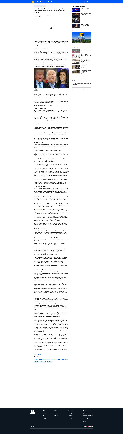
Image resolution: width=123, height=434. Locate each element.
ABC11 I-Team (70, 415)
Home (44, 412)
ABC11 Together (86, 416)
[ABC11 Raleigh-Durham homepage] (33, 2)
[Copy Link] (68, 15)
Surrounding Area (56, 1)
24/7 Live (37, 1)
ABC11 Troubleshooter (71, 416)
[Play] (81, 37)
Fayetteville (50, 1)
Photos (44, 418)
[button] (31, 2)
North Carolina (70, 413)
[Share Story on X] (59, 15)
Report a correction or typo (38, 354)
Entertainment (70, 418)
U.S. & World (70, 412)
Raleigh (41, 1)
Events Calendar (86, 418)
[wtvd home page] (32, 412)
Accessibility (85, 421)
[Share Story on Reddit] (61, 15)
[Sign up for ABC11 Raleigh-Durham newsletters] (38, 426)
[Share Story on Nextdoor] (63, 15)
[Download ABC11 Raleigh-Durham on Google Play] (90, 426)
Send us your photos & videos (88, 415)
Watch (44, 416)
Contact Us (85, 413)
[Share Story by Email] (65, 15)
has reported (39, 209)
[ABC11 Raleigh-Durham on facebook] (31, 426)
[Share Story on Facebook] (57, 15)
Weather (44, 413)
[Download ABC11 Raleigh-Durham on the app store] (85, 426)
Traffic (44, 415)
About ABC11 (85, 412)
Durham (45, 1)
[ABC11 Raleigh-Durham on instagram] (36, 426)
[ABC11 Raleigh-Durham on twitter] (33, 426)
